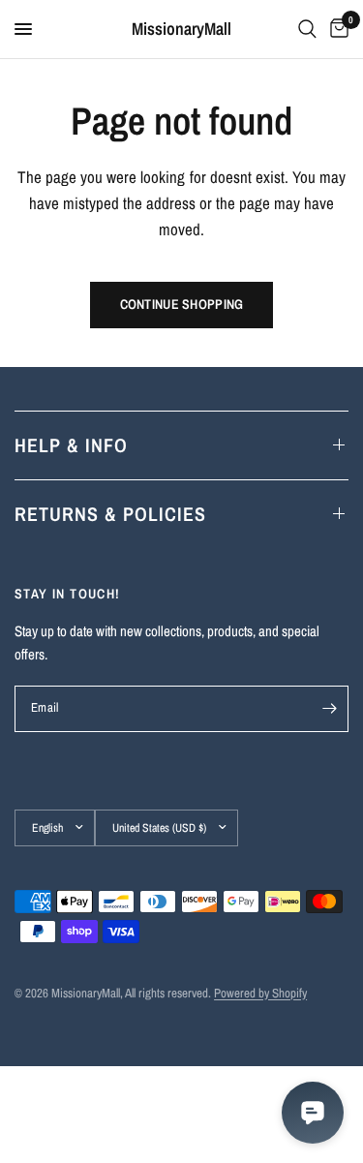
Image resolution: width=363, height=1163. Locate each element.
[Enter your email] (329, 709)
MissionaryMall (181, 29)
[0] (335, 29)
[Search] (307, 29)
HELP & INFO (71, 445)
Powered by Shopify (260, 993)
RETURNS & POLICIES (110, 514)
